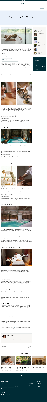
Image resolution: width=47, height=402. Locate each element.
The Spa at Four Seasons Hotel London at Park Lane (10, 61)
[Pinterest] (7, 394)
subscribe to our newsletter (27, 331)
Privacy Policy (39, 398)
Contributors (39, 383)
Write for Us (39, 384)
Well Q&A (30, 387)
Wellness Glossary (39, 387)
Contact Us (38, 389)
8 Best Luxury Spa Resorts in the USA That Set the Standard (22, 368)
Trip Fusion (44, 398)
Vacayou (14, 327)
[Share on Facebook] (4, 12)
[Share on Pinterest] (11, 12)
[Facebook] (3, 394)
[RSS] (9, 394)
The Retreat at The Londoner (6, 59)
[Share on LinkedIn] (9, 12)
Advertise (38, 386)
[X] (5, 394)
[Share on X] (6, 12)
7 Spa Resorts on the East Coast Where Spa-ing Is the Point (7, 368)
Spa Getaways (10, 14)
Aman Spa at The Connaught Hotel (7, 55)
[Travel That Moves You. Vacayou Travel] (23, 376)
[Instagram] (1, 394)
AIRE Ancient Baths (5, 56)
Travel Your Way (31, 385)
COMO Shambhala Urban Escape (7, 58)
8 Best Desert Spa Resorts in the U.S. (39, 367)
